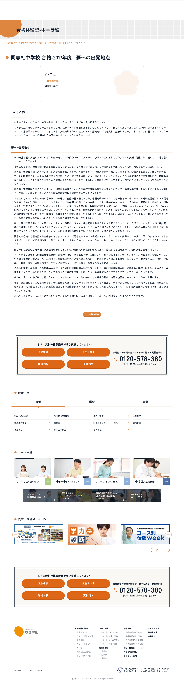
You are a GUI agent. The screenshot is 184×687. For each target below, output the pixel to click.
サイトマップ (153, 628)
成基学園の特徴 (81, 628)
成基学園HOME (12, 42)
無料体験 (43, 364)
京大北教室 (98, 415)
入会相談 (43, 352)
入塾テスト (88, 352)
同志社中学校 (64, 42)
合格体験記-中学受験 (47, 42)
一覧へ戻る (94, 314)
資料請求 (88, 364)
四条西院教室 (20, 422)
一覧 (156, 549)
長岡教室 (137, 422)
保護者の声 (152, 632)
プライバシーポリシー (36, 670)
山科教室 (137, 415)
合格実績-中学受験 (28, 42)
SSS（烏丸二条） (22, 415)
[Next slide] (168, 534)
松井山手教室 (60, 429)
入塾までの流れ (130, 651)
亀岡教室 (97, 429)
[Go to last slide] (15, 534)
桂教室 (57, 422)
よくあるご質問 (130, 655)
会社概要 (17, 670)
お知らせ (152, 636)
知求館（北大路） (62, 415)
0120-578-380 (141, 358)
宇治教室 (18, 429)
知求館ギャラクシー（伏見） (106, 422)
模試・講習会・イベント (134, 648)
